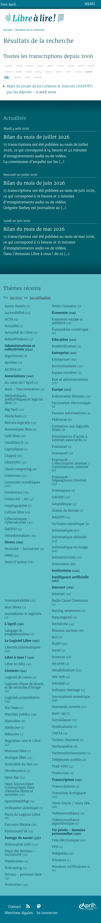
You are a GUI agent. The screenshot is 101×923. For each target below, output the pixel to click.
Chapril (13, 456)
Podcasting (16, 868)
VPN (57, 847)
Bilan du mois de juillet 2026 (36, 137)
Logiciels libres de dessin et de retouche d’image (24, 687)
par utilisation (40, 298)
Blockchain (16, 416)
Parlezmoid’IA (19, 831)
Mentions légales (19, 913)
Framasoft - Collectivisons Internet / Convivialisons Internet (70, 465)
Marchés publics (20, 714)
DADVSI (13, 529)
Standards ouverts (69, 707)
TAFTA (59, 733)
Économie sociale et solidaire (67, 321)
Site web (61, 677)
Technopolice (65, 746)
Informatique (65, 530)
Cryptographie (18, 505)
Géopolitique (64, 504)
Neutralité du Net (22, 764)
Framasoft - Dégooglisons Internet (69, 480)
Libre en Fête (18, 664)
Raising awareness (68, 610)
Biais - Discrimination (24, 389)
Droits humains (66, 306)
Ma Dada (14, 708)
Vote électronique (68, 840)
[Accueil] (34, 17)
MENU (90, 4)
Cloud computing (21, 469)
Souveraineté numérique (71, 698)
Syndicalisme (64, 726)
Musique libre (18, 757)
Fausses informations (71, 413)
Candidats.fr (16, 442)
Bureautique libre (20, 429)
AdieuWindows (19, 339)
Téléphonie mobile (69, 759)
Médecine (14, 727)
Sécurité (60, 663)
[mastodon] (39, 906)
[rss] (28, 906)
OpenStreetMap (20, 801)
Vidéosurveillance (68, 813)
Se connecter (47, 913)
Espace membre (66, 372)
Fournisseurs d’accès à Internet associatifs (69, 438)
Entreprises (64, 359)
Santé (58, 650)
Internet (61, 594)
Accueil (7, 29)
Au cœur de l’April (21, 382)
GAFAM (61, 497)
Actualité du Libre (21, 332)
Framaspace (63, 490)
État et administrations (70, 381)
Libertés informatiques (23, 649)
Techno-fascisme (67, 740)
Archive (13, 369)
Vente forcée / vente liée (70, 805)
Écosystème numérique (70, 331)
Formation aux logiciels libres (70, 428)
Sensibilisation (66, 670)
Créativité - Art (19, 499)
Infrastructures (67, 557)
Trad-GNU (62, 766)
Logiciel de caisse (20, 677)
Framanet (61, 446)
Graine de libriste (67, 510)
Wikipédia (63, 853)
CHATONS (16, 462)
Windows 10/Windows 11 (71, 868)
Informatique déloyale (69, 539)
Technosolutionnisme (71, 753)
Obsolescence (17, 771)
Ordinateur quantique (24, 808)
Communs (16, 475)
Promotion (16, 884)
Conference (17, 492)
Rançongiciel (64, 617)
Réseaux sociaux (68, 630)
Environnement (67, 366)
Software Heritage (68, 690)
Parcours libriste (21, 824)
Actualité (14, 326)
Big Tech (14, 409)
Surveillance (64, 720)
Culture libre (17, 512)
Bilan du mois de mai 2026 (34, 229)
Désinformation (20, 535)
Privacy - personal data (23, 876)
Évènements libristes (71, 396)
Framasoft (62, 453)
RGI (57, 637)
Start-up (61, 713)
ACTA (11, 319)
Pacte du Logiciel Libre (22, 816)
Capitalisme (16, 449)
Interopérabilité (20, 600)
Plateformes (16, 861)
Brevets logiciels (20, 423)
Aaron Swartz (17, 306)
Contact (14, 907)
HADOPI (61, 517)
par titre (16, 298)
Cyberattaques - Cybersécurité (19, 520)
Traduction (62, 773)
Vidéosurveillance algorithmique (65, 821)
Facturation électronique (71, 404)
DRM (12, 555)
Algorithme (16, 356)
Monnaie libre (18, 751)
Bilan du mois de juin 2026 (34, 183)
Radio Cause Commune (70, 602)
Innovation (64, 564)
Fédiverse (62, 419)
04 (6, 77)
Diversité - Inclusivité (24, 549)
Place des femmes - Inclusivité (20, 853)
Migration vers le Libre (23, 742)
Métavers (14, 734)
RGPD (59, 644)
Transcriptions (65, 786)
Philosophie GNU (21, 844)
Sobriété (61, 683)
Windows (61, 860)
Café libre (15, 436)
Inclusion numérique (70, 524)
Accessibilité (18, 313)
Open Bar (15, 777)
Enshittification (66, 346)
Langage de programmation (19, 632)
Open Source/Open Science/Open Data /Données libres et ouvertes (19, 789)
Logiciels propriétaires (22, 699)
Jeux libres (15, 607)
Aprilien (13, 362)
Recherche (63, 624)
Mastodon (15, 721)
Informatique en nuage (70, 549)
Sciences (61, 657)
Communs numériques (22, 484)
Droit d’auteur (19, 562)
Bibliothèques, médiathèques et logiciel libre (24, 399)
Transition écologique (69, 795)
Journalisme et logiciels (23, 615)
